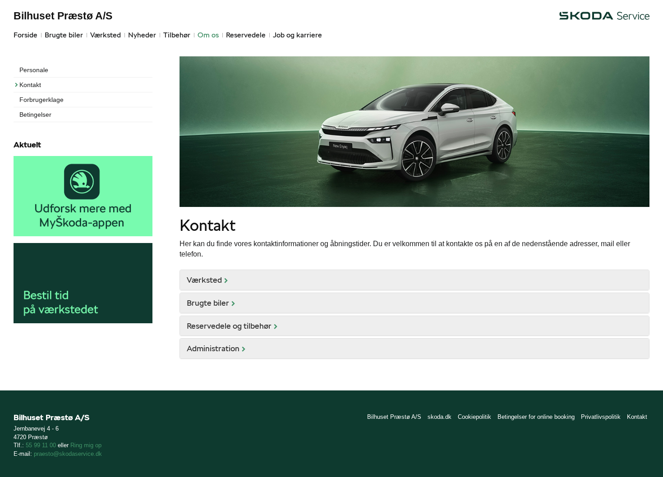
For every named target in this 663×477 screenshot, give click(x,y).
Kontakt (30, 84)
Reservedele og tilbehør (229, 325)
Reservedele (246, 35)
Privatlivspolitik (601, 416)
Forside (25, 35)
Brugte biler (64, 35)
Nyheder (142, 35)
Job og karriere (297, 35)
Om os (208, 35)
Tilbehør (176, 35)
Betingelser (35, 114)
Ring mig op (85, 445)
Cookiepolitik (474, 416)
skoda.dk (439, 416)
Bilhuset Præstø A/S (63, 16)
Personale (33, 69)
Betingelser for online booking (536, 416)
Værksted (105, 35)
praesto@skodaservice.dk (68, 453)
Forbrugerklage (41, 99)
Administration (213, 348)
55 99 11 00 (41, 445)
